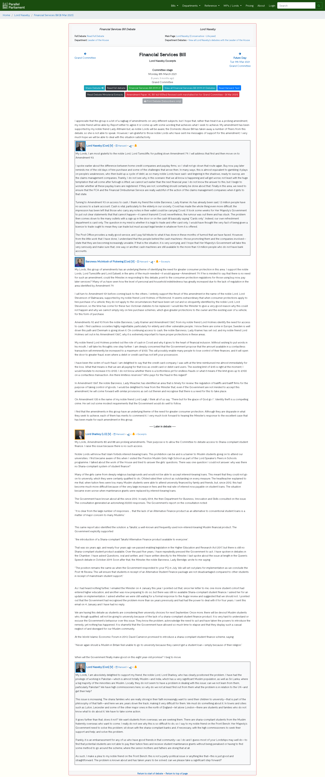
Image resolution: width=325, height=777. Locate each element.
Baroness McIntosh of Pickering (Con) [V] (110, 261)
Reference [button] (211, 5)
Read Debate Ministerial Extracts (105, 94)
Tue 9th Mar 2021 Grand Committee (240, 61)
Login (272, 5)
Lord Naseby (22, 15)
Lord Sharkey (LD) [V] (98, 434)
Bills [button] (173, 5)
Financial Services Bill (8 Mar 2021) (53, 15)
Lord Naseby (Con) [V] (99, 145)
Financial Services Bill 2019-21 (145, 87)
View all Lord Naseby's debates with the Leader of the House (219, 40)
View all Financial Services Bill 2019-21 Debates (190, 87)
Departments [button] (190, 5)
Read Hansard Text (229, 87)
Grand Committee (85, 57)
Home (6, 15)
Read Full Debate (95, 36)
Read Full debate (116, 87)
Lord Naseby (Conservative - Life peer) (196, 36)
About (261, 5)
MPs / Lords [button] (232, 5)
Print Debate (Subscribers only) (163, 101)
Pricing (249, 5)
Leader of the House (98, 40)
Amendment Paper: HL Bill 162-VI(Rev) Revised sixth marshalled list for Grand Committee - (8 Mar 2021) (182, 94)
